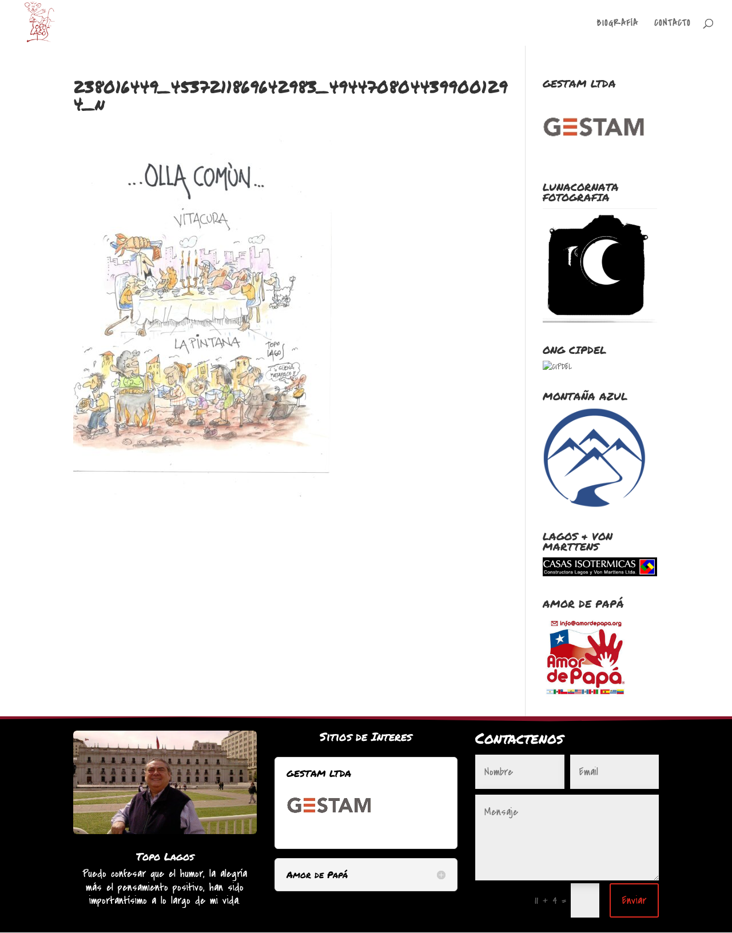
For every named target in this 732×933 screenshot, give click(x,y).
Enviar (634, 900)
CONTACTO (672, 24)
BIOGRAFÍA (617, 24)
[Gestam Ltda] (329, 830)
